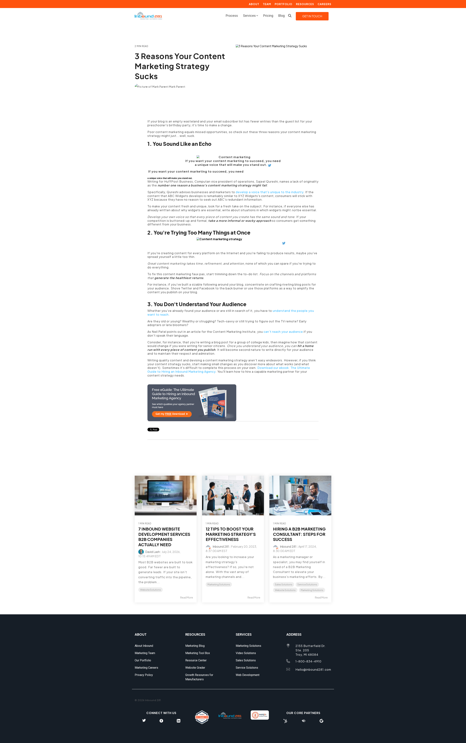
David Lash (152, 552)
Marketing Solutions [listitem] (219, 584)
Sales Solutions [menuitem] (246, 660)
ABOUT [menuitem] (254, 4)
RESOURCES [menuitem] (305, 4)
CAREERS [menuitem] (324, 4)
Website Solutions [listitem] (150, 589)
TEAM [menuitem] (267, 4)
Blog (281, 15)
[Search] (289, 15)
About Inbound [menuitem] (144, 646)
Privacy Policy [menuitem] (144, 675)
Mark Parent (177, 86)
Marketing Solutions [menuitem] (248, 646)
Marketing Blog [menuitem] (195, 646)
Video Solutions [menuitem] (246, 653)
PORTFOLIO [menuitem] (283, 4)
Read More (186, 597)
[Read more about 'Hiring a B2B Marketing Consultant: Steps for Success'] (300, 495)
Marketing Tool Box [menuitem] (197, 653)
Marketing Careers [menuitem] (146, 667)
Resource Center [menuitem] (196, 660)
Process (232, 15)
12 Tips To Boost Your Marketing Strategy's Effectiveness (231, 534)
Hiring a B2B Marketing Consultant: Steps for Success (299, 534)
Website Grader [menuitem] (195, 667)
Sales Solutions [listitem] (283, 584)
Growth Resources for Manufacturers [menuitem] (199, 677)
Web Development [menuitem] (247, 675)
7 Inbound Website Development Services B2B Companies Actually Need (164, 536)
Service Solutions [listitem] (307, 584)
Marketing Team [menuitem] (145, 653)
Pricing (268, 15)
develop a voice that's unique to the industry (269, 192)
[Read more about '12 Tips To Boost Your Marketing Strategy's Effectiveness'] (233, 495)
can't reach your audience (283, 332)
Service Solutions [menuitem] (247, 667)
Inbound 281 (220, 546)
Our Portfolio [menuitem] (143, 660)
